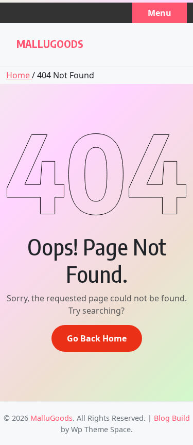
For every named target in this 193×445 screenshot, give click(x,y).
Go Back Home (97, 338)
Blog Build (172, 418)
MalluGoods (49, 43)
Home (19, 75)
